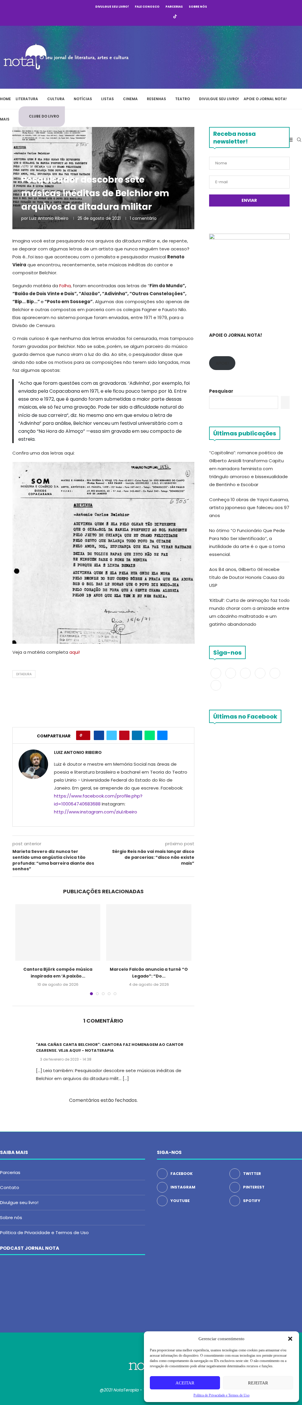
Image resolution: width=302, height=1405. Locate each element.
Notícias (83, 98)
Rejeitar (258, 1383)
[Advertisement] (213, 56)
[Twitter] (134, 17)
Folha (65, 286)
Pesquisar (221, 391)
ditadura (24, 674)
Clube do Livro (44, 116)
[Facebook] (126, 17)
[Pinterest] (150, 17)
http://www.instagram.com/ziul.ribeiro (95, 812)
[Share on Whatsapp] (150, 735)
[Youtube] (158, 17)
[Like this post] (85, 735)
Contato (9, 1187)
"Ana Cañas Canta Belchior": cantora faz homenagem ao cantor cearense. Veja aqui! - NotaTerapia (109, 1047)
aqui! (74, 652)
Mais (4, 119)
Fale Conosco (147, 6)
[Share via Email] (162, 735)
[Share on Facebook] (99, 735)
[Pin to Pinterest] (124, 735)
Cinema (130, 98)
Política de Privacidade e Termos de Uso (44, 1232)
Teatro (182, 98)
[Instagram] (142, 17)
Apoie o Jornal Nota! (265, 98)
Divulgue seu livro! (112, 6)
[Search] (299, 140)
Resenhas (156, 98)
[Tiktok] (175, 17)
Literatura (27, 98)
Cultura (56, 98)
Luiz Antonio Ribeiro (48, 218)
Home (5, 98)
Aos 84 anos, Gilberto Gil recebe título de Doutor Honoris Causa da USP (246, 577)
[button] (290, 1339)
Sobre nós (198, 6)
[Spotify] (166, 17)
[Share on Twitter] (111, 735)
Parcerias (174, 6)
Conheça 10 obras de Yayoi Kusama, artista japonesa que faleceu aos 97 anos (249, 507)
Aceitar (184, 1383)
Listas (107, 98)
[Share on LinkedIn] (137, 735)
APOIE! (222, 363)
